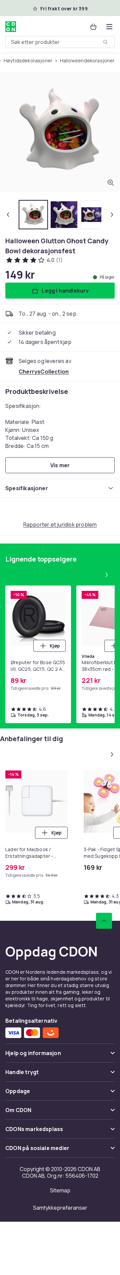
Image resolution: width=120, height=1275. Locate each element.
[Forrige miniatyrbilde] (8, 215)
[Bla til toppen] (104, 921)
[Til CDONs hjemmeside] (11, 27)
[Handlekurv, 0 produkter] (93, 27)
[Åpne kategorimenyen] (109, 27)
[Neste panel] (107, 575)
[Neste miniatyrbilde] (112, 215)
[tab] (33, 214)
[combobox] (60, 42)
